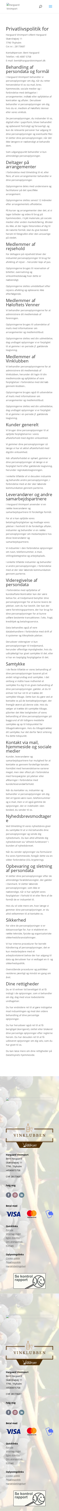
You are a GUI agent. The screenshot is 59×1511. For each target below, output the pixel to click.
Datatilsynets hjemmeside (20, 1055)
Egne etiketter (13, 1237)
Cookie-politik (13, 1258)
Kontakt (10, 1245)
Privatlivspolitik (13, 1262)
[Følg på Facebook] (8, 1195)
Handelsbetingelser (16, 1266)
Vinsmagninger (13, 1233)
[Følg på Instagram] (15, 1195)
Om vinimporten (14, 1241)
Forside (9, 1230)
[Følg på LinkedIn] (21, 1195)
